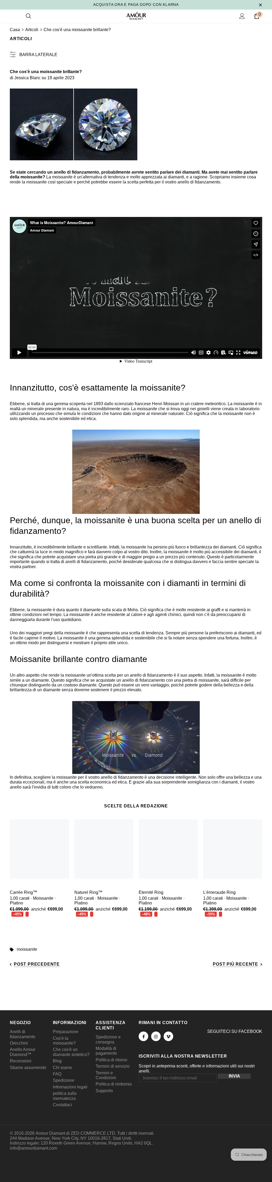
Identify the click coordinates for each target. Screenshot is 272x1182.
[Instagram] (156, 1036)
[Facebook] (143, 1036)
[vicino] (260, 4)
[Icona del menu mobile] (13, 16)
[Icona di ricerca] (28, 16)
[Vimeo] (168, 1036)
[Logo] (136, 16)
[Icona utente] (242, 16)
